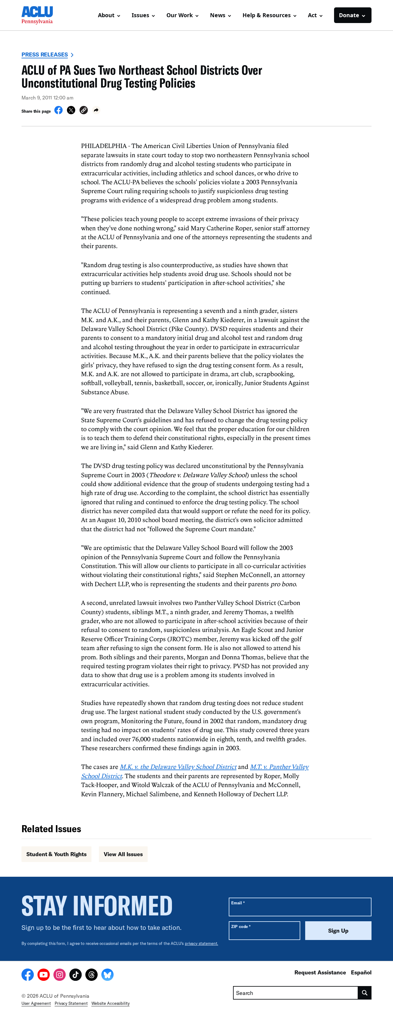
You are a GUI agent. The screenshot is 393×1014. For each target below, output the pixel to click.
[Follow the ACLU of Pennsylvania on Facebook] (27, 976)
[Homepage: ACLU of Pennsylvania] (42, 15)
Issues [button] (140, 15)
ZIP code (241, 926)
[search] (365, 993)
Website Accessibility (110, 1003)
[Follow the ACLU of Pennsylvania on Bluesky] (107, 976)
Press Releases (44, 54)
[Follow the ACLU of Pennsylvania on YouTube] (43, 976)
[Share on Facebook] (58, 112)
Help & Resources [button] (267, 15)
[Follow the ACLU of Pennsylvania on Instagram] (59, 976)
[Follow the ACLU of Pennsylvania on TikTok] (75, 976)
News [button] (217, 15)
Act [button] (312, 15)
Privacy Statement (71, 1003)
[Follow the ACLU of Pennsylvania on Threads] (91, 976)
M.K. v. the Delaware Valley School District (178, 766)
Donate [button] (349, 15)
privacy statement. (201, 943)
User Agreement (36, 1003)
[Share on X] (71, 112)
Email (237, 902)
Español (361, 972)
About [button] (106, 15)
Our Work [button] (179, 15)
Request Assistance (320, 972)
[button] (84, 111)
